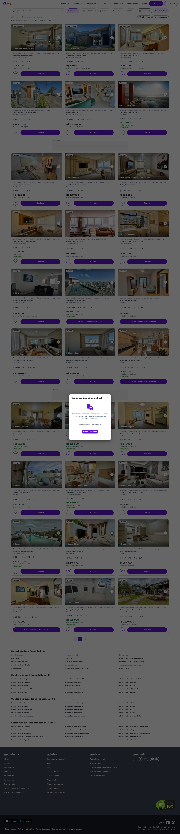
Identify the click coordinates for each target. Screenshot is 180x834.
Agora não (90, 436)
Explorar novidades (90, 432)
